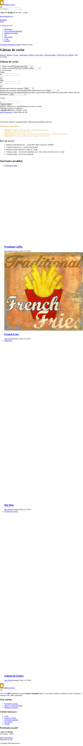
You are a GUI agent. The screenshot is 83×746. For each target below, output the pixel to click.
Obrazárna (3, 44)
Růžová (31, 55)
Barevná (3, 55)
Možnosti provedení (11, 33)
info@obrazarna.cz (6, 16)
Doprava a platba (10, 718)
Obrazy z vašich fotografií (13, 706)
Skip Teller (39, 55)
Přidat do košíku (6, 104)
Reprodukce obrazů (14, 44)
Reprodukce (8, 29)
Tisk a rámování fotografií (13, 31)
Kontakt (7, 41)
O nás (6, 39)
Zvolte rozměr (5, 70)
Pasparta (3, 90)
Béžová (9, 55)
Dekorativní (24, 55)
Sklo (1, 88)
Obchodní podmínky (11, 720)
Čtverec (16, 55)
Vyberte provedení (7, 68)
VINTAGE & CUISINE (65, 55)
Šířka (2, 80)
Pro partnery (8, 37)
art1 (5, 35)
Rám (1, 92)
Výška (2, 72)
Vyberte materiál (6, 66)
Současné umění (49, 55)
